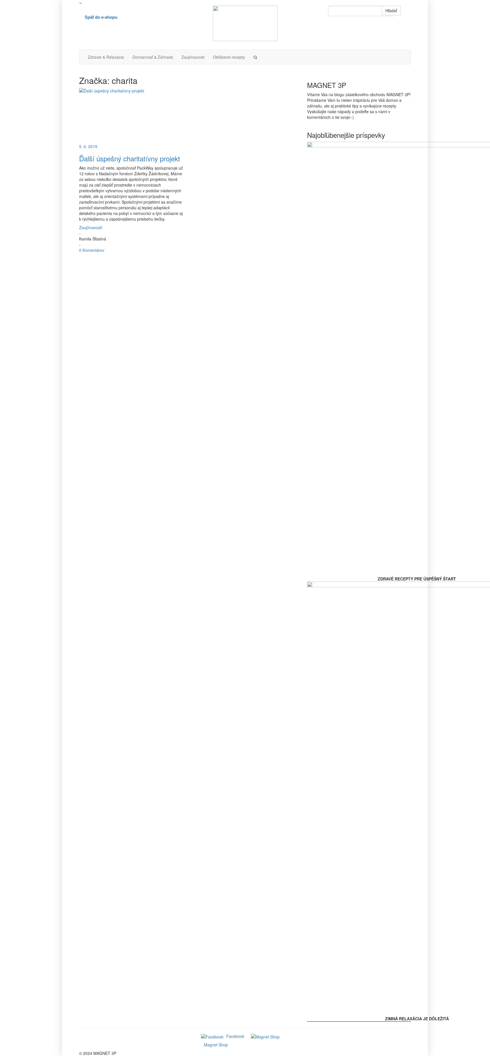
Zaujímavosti (192, 57)
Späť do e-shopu (101, 17)
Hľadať (391, 10)
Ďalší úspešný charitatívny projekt (129, 158)
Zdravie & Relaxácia (106, 57)
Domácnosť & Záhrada (152, 57)
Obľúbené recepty (229, 57)
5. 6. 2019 (88, 146)
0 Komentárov (91, 250)
